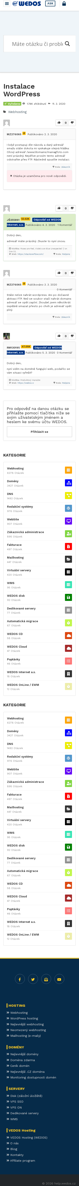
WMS (10, 583)
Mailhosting (15, 557)
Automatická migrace (22, 621)
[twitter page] (33, 979)
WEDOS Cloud (17, 646)
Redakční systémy (20, 506)
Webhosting (17, 112)
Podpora (66, 254)
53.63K (25, 218)
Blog (13, 1149)
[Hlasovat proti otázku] (72, 123)
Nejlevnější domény (23, 1054)
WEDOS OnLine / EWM (23, 684)
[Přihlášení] (68, 5)
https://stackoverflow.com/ (31, 254)
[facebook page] (20, 979)
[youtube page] (59, 979)
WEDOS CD (15, 634)
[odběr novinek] (46, 979)
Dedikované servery (21, 608)
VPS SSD (16, 1101)
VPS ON (15, 1107)
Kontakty (16, 1155)
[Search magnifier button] (67, 44)
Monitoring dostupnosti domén (32, 1077)
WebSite (13, 519)
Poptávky (13, 659)
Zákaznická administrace (25, 532)
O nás (14, 1143)
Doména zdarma (22, 1060)
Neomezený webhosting (27, 1030)
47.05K (26, 346)
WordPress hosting (23, 1018)
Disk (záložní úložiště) (25, 1096)
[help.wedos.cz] (27, 3)
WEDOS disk (16, 595)
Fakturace (14, 544)
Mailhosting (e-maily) (25, 1035)
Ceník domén (19, 1065)
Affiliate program (22, 1160)
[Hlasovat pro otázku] (59, 123)
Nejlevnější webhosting (26, 1024)
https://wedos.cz (26, 383)
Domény (12, 481)
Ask (50, 3)
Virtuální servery (19, 570)
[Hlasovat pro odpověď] (59, 208)
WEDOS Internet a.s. (21, 672)
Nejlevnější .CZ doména (27, 1071)
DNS (10, 494)
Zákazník (65, 167)
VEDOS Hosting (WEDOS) (28, 1137)
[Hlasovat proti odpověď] (72, 208)
